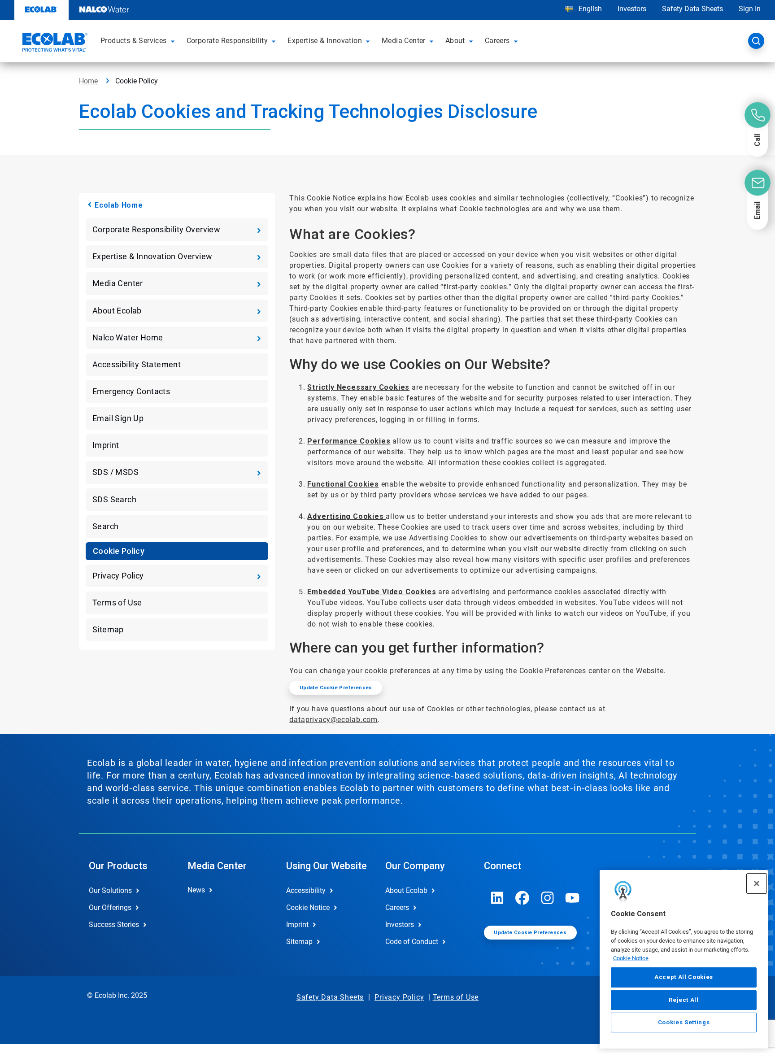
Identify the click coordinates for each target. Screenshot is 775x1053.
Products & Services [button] (133, 40)
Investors (632, 8)
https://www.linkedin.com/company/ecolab (497, 898)
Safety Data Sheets (692, 8)
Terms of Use (117, 602)
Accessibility (306, 890)
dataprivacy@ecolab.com (333, 719)
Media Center (117, 283)
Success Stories (114, 924)
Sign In (750, 8)
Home (88, 81)
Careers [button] (497, 40)
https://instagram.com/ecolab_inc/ (548, 898)
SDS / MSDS (115, 472)
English (589, 8)
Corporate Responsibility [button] (227, 40)
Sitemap (108, 629)
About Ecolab (117, 310)
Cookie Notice (631, 958)
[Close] (756, 883)
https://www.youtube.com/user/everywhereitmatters (573, 898)
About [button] (455, 40)
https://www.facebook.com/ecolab (522, 898)
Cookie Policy (118, 551)
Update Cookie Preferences (336, 688)
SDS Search (114, 499)
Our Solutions (110, 890)
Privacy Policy (118, 575)
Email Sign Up (118, 418)
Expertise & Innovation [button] (324, 40)
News (196, 890)
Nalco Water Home (127, 337)
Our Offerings (110, 907)
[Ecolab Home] (53, 43)
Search (105, 526)
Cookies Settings (684, 1022)
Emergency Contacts (131, 391)
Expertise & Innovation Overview (152, 256)
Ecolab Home (119, 205)
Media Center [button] (404, 40)
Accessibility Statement (136, 364)
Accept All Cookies (683, 977)
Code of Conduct (411, 941)
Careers (397, 907)
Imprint (105, 445)
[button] (174, 40)
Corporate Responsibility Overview (156, 229)
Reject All (684, 999)
